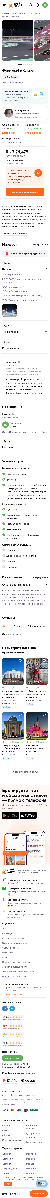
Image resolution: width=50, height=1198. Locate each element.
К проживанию (33, 132)
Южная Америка (35, 1141)
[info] (9, 894)
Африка (6, 1135)
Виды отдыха (9, 933)
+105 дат (6, 707)
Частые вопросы (10, 947)
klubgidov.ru (13, 1104)
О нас (5, 957)
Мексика (30, 1158)
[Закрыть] (46, 268)
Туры (4, 928)
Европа (6, 1125)
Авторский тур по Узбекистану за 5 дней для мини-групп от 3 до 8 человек (11, 747)
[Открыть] (46, 331)
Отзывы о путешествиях (14, 943)
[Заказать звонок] (45, 5)
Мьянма (30, 1173)
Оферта (5, 1095)
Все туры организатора (26, 117)
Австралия (7, 1158)
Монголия (31, 1168)
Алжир (5, 1173)
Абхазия (6, 1153)
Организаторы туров (13, 938)
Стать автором (11, 994)
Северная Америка (12, 1140)
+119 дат (30, 704)
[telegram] (12, 1008)
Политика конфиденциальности (23, 1095)
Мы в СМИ (7, 952)
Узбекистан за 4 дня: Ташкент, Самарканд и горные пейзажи (37, 692)
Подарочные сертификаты (16, 962)
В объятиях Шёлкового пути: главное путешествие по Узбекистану (35, 747)
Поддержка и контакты (14, 976)
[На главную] (15, 5)
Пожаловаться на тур (26, 771)
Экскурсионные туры (17, 233)
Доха (5, 82)
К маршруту (8, 132)
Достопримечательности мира (18, 971)
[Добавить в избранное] (20, 660)
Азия (4, 1130)
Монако (30, 1163)
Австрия (6, 1163)
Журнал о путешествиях (14, 966)
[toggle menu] (4, 5)
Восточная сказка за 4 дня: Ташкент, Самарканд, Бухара (12, 692)
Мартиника (32, 1153)
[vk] (5, 1008)
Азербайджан (9, 1168)
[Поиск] (30, 5)
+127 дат (6, 758)
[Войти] (37, 5)
